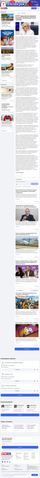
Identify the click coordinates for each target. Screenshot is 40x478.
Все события (20, 395)
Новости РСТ (3, 12)
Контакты (33, 454)
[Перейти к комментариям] (19, 176)
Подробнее (17, 369)
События (25, 454)
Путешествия (4, 84)
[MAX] (5, 462)
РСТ (16, 454)
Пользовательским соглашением (7, 475)
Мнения (17, 456)
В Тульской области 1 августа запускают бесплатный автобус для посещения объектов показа (19, 428)
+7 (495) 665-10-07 (17, 466)
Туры (17, 310)
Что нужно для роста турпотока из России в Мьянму (6, 55)
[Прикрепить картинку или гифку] (16, 184)
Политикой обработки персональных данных (18, 474)
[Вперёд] (38, 402)
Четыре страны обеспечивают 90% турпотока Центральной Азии (6, 427)
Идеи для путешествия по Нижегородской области (7, 123)
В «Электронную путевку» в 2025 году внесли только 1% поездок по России (7, 72)
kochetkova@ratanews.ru (5, 466)
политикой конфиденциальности (27, 449)
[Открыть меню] (38, 8)
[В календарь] (34, 369)
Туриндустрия (18, 457)
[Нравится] (15, 176)
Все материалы (19, 453)
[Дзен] (2, 462)
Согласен (34, 474)
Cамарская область (34, 309)
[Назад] (36, 402)
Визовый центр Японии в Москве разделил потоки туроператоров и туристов (7, 95)
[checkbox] (2, 449)
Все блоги (20, 414)
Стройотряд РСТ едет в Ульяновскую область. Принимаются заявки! (6, 22)
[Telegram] (7, 462)
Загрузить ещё (27, 349)
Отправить (20, 447)
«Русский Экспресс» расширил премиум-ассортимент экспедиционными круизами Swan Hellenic (7, 105)
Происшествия (26, 459)
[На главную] (4, 8)
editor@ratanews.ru (5, 469)
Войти (34, 8)
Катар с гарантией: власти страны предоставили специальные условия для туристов (31, 429)
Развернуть (17, 198)
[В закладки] (17, 176)
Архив (19, 13)
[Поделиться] (21, 176)
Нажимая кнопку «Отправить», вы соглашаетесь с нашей (12, 449)
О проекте (33, 453)
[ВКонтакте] (9, 462)
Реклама (33, 456)
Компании (33, 457)
